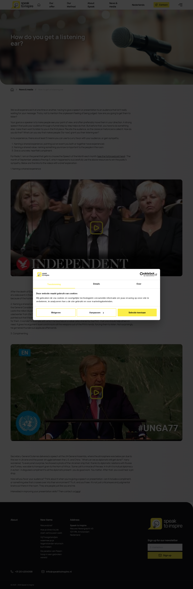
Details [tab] (96, 283)
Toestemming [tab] (54, 284)
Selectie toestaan (137, 312)
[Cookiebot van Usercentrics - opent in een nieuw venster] (144, 274)
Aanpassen (94, 312)
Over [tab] (138, 283)
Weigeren (56, 312)
